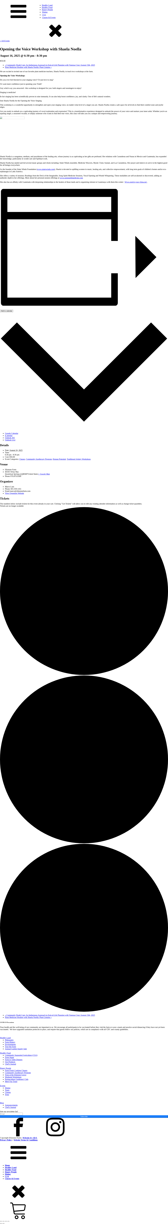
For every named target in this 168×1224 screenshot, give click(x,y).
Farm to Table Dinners (13, 1060)
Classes (22, 459)
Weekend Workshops (13, 1077)
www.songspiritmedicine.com (71, 178)
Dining (44, 12)
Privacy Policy (6, 1140)
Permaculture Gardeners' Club (16, 1079)
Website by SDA (30, 1138)
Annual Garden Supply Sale (16, 1049)
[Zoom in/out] (1, 1221)
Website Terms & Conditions (26, 1140)
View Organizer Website (14, 493)
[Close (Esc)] (8, 1221)
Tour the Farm (10, 1047)
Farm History (10, 1042)
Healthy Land (47, 5)
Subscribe (84, 1116)
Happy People (47, 10)
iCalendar (8, 436)
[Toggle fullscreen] (3, 1221)
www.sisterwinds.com (45, 169)
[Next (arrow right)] (3, 1223)
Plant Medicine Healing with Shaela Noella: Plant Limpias (28, 67)
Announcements (11, 1105)
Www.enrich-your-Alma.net (136, 182)
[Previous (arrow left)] (1, 1223)
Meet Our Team (11, 1081)
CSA (44, 15)
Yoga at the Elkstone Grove (15, 1075)
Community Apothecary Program (39, 459)
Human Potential (59, 459)
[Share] (6, 1221)
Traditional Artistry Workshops (79, 459)
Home (7, 1165)
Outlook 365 (10, 438)
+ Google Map (44, 474)
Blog (2, 1103)
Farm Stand (9, 1057)
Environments (10, 1044)
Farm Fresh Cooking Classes (16, 1070)
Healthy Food (47, 7)
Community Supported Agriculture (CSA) (21, 1055)
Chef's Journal (10, 1064)
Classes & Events (49, 17)
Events (2, 1086)
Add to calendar (6, 311)
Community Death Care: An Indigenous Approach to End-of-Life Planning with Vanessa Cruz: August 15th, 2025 (50, 65)
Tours (7, 1090)
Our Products (10, 1062)
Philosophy (9, 1040)
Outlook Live (10, 440)
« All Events (5, 41)
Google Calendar (11, 433)
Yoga (7, 1095)
